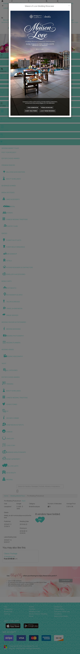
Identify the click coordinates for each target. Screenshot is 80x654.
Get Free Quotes (36, 3)
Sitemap (7, 614)
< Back (23, 501)
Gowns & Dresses (52, 6)
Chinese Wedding (47, 11)
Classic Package (10, 553)
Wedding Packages (61, 15)
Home (5, 3)
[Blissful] (13, 625)
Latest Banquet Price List (13, 8)
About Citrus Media (61, 616)
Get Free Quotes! (47, 22)
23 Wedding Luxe (9, 557)
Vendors (50, 3)
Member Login (68, 20)
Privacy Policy (59, 609)
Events (31, 607)
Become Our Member (48, 20)
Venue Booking (34, 6)
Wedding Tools (18, 3)
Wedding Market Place (17, 496)
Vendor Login (29, 20)
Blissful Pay (8, 612)
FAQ (5, 607)
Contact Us (58, 607)
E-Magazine (44, 15)
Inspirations (63, 11)
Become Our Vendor (11, 20)
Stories (31, 11)
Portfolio (67, 6)
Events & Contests (65, 3)
